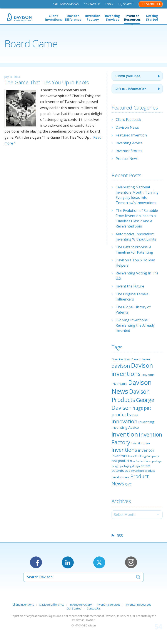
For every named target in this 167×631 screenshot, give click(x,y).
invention (125, 434)
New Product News (140, 461)
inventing (146, 421)
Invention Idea (140, 443)
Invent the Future (130, 286)
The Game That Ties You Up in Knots (46, 82)
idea (135, 415)
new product (120, 461)
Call (66, 4)
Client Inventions (53, 18)
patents (118, 470)
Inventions (124, 449)
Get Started (149, 4)
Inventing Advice (129, 143)
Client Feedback (128, 119)
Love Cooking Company (143, 456)
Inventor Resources (132, 18)
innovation (124, 421)
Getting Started (152, 18)
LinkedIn (68, 562)
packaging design (130, 466)
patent (145, 465)
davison (121, 365)
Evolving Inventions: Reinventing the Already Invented (135, 325)
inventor (146, 450)
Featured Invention (131, 135)
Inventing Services (112, 18)
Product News (127, 158)
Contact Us (92, 4)
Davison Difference (73, 18)
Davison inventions (132, 369)
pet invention (134, 470)
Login (109, 4)
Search (128, 4)
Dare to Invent (141, 359)
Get (130, 89)
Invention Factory (92, 18)
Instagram (131, 562)
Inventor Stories (129, 150)
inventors (119, 455)
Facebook (36, 562)
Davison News (127, 127)
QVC (128, 484)
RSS (120, 535)
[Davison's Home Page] (20, 17)
